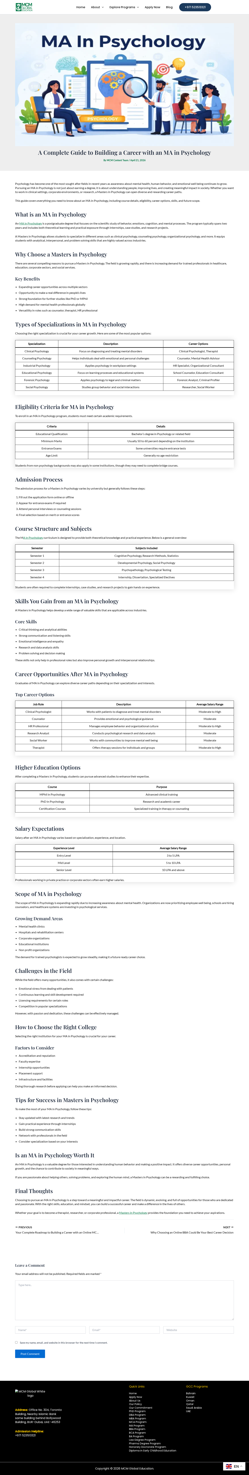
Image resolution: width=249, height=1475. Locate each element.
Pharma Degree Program (145, 1443)
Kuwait (190, 1397)
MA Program (137, 1425)
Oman (190, 1400)
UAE (188, 1411)
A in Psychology (33, 537)
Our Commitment (140, 1408)
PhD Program (137, 1411)
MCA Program (138, 1422)
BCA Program (137, 1433)
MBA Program (137, 1418)
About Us (134, 1400)
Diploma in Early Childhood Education (152, 1450)
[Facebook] (16, 1441)
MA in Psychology (30, 223)
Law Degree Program (142, 1440)
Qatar (190, 1404)
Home (133, 1393)
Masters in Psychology (133, 1212)
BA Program (136, 1436)
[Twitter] (22, 1441)
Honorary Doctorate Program (147, 1447)
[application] (102, 7)
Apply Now (135, 1397)
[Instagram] (27, 1441)
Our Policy (135, 1404)
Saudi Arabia (194, 1408)
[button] (195, 7)
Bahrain (191, 1393)
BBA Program (137, 1429)
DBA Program (137, 1415)
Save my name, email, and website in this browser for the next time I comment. (64, 1342)
